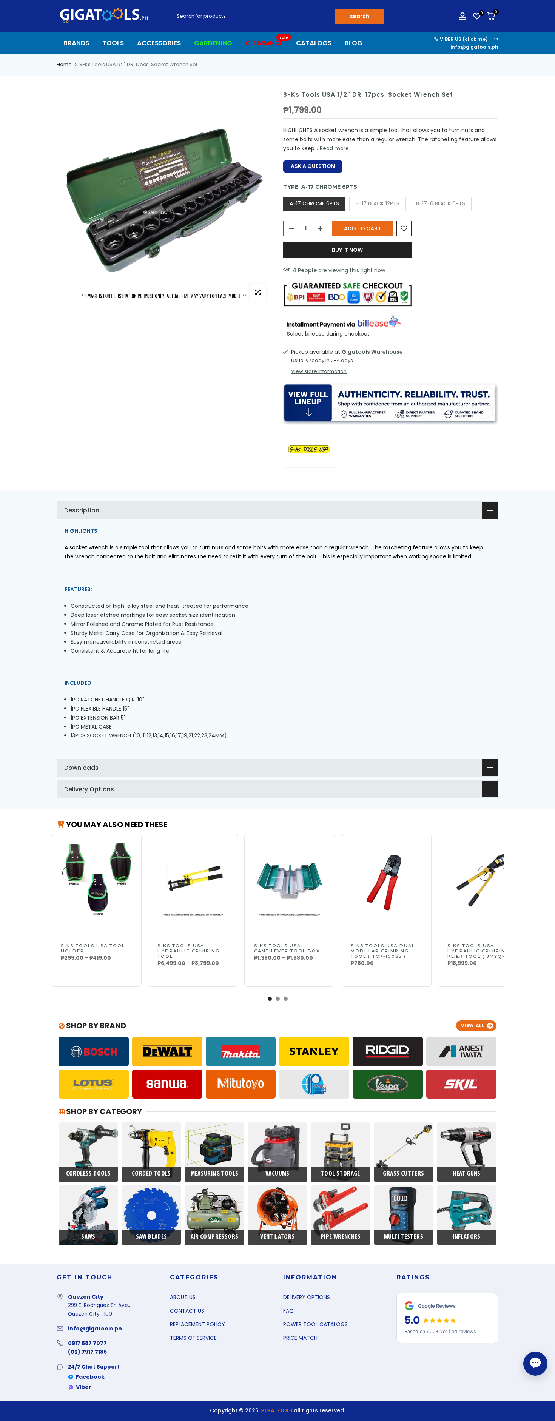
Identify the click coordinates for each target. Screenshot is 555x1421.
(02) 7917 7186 (87, 1352)
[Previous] (69, 873)
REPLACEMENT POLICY (197, 1324)
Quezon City (85, 1297)
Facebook (90, 1377)
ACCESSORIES (159, 43)
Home (64, 64)
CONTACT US (187, 1311)
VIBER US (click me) (463, 39)
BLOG (353, 43)
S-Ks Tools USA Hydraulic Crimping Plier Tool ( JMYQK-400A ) (478, 953)
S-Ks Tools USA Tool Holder (93, 948)
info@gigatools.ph (474, 47)
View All (472, 1025)
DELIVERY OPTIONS (306, 1297)
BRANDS (76, 43)
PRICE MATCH (300, 1338)
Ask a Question (313, 166)
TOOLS (113, 43)
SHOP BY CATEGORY (103, 1111)
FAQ (288, 1311)
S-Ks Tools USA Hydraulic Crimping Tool (188, 951)
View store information (319, 371)
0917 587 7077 (87, 1343)
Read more (334, 148)
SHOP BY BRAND (95, 1025)
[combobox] (253, 16)
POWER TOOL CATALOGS (315, 1324)
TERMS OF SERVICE (193, 1338)
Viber (83, 1387)
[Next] (485, 873)
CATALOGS (313, 43)
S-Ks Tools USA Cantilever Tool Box (287, 948)
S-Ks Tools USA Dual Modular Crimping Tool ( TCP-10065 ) (383, 951)
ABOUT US (183, 1297)
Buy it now (347, 250)
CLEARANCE (266, 43)
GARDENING (213, 43)
